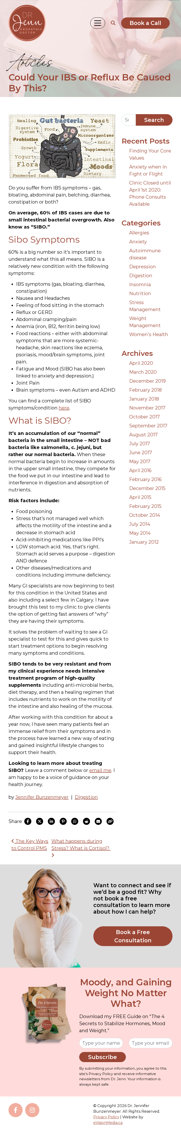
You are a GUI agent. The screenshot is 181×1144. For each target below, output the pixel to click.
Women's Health (148, 334)
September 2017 (148, 426)
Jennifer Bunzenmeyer (42, 797)
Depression (142, 266)
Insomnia (140, 284)
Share (15, 821)
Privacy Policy (106, 1117)
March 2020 (143, 372)
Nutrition (140, 293)
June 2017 (140, 452)
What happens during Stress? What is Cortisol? (81, 844)
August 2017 (143, 435)
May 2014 (140, 533)
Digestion (86, 797)
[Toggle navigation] (97, 23)
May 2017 (139, 461)
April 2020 (141, 363)
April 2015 (140, 497)
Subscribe (102, 1057)
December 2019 (147, 381)
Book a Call (145, 23)
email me (100, 770)
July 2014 (139, 524)
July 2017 (139, 443)
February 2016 (145, 479)
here (64, 408)
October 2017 (144, 417)
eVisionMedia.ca (108, 1122)
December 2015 (147, 488)
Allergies (139, 233)
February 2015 (145, 506)
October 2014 (144, 515)
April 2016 (140, 470)
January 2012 (144, 542)
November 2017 (147, 408)
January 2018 (144, 399)
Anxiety (138, 242)
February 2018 (145, 390)
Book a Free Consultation (133, 936)
